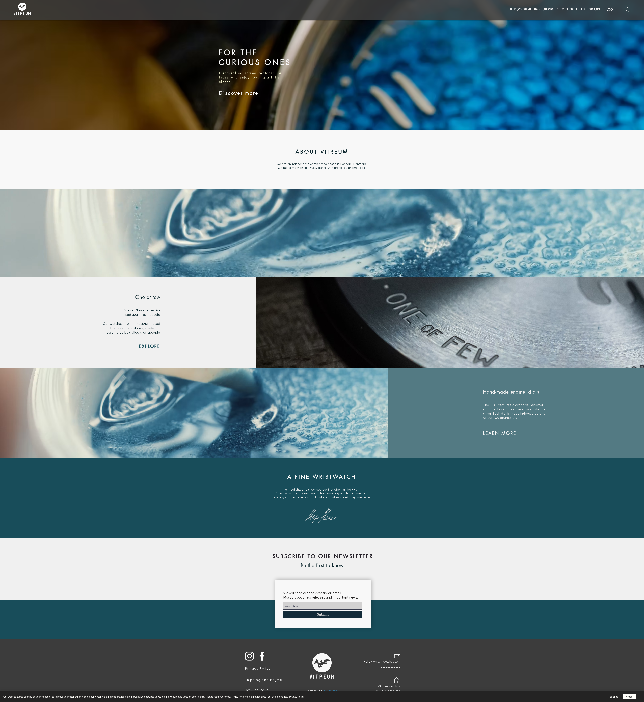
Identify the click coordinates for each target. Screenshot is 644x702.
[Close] (640, 696)
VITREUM (331, 691)
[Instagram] (249, 656)
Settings (614, 696)
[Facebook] (262, 656)
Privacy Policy (296, 696)
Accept (629, 696)
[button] (627, 10)
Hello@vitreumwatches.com (381, 661)
